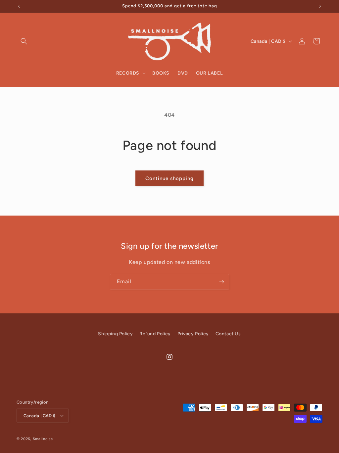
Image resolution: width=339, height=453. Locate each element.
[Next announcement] (320, 6)
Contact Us (228, 334)
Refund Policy (155, 334)
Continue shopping (169, 178)
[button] (24, 41)
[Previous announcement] (19, 6)
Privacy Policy (193, 334)
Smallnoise (43, 439)
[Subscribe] (221, 282)
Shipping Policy (115, 334)
